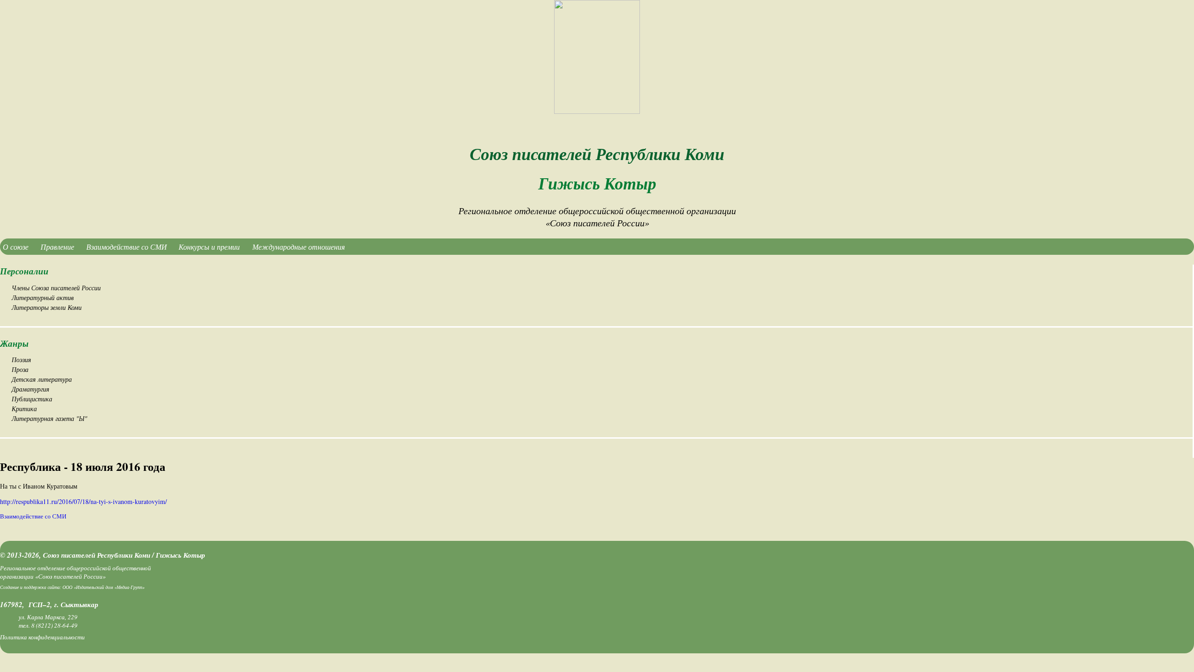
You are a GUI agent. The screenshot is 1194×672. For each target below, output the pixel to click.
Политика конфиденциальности (42, 637)
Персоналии (24, 271)
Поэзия (21, 359)
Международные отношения (298, 247)
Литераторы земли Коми (47, 307)
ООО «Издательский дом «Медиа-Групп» (103, 587)
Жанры (14, 343)
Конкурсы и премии (209, 247)
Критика (24, 408)
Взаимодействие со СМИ (126, 247)
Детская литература (42, 379)
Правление (57, 247)
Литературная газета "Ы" (49, 418)
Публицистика (32, 398)
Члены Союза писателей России (56, 287)
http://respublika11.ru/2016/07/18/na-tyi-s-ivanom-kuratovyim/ (83, 501)
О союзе (15, 247)
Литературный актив (43, 297)
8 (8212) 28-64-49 (54, 625)
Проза (20, 369)
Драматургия (30, 389)
